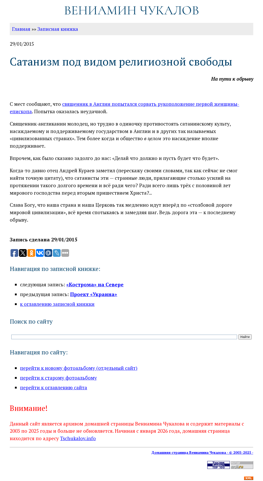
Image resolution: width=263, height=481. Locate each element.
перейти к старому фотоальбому (58, 377)
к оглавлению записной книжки (57, 304)
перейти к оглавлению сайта (53, 387)
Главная (21, 29)
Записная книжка (57, 29)
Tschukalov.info (78, 438)
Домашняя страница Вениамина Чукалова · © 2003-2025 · (202, 452)
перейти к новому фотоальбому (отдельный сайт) (78, 368)
